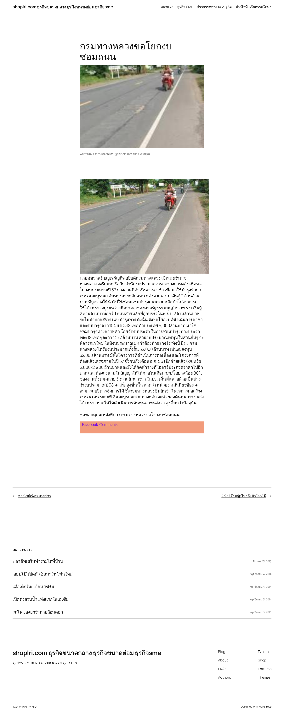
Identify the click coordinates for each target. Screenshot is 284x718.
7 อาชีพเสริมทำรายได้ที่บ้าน (38, 561)
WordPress (264, 706)
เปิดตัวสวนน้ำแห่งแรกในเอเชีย (40, 599)
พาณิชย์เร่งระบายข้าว (34, 495)
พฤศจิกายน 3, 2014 (260, 599)
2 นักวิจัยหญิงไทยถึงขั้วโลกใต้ (243, 495)
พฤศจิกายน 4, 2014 (260, 574)
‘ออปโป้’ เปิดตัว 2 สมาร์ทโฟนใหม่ (43, 574)
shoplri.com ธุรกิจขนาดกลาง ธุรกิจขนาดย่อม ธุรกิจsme (63, 7)
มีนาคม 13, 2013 (262, 561)
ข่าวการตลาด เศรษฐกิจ (106, 154)
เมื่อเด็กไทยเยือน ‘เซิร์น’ (34, 586)
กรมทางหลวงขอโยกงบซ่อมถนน (150, 415)
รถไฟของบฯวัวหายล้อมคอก (38, 612)
